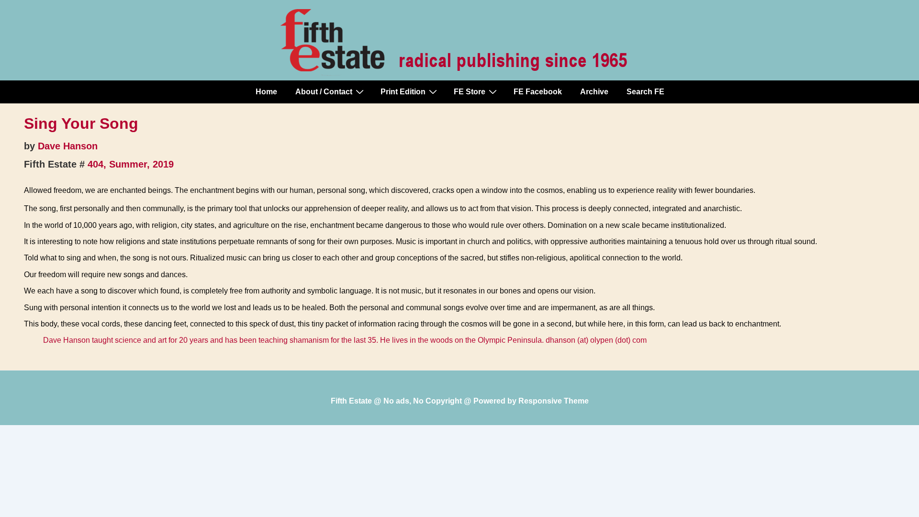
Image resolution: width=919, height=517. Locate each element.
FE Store (469, 92)
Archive (594, 92)
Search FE (645, 92)
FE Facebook (538, 92)
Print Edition (403, 92)
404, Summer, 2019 (131, 164)
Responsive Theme (553, 401)
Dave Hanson (68, 146)
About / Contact (323, 92)
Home (266, 92)
